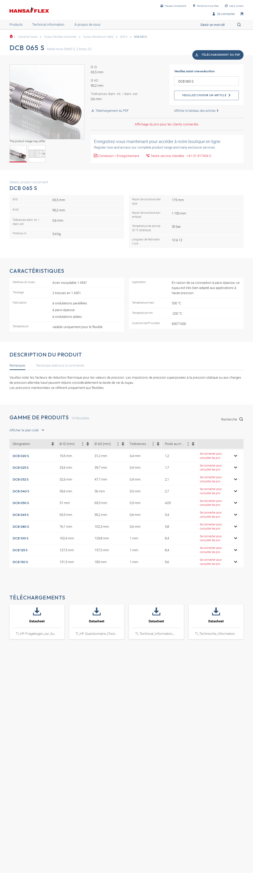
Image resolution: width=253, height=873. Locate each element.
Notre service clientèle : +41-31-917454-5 (180, 155)
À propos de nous (87, 24)
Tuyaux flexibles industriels (60, 37)
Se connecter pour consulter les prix (211, 456)
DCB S (123, 37)
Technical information (48, 24)
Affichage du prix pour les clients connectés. (167, 124)
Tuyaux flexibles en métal (98, 37)
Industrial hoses (27, 37)
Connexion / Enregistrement (118, 155)
